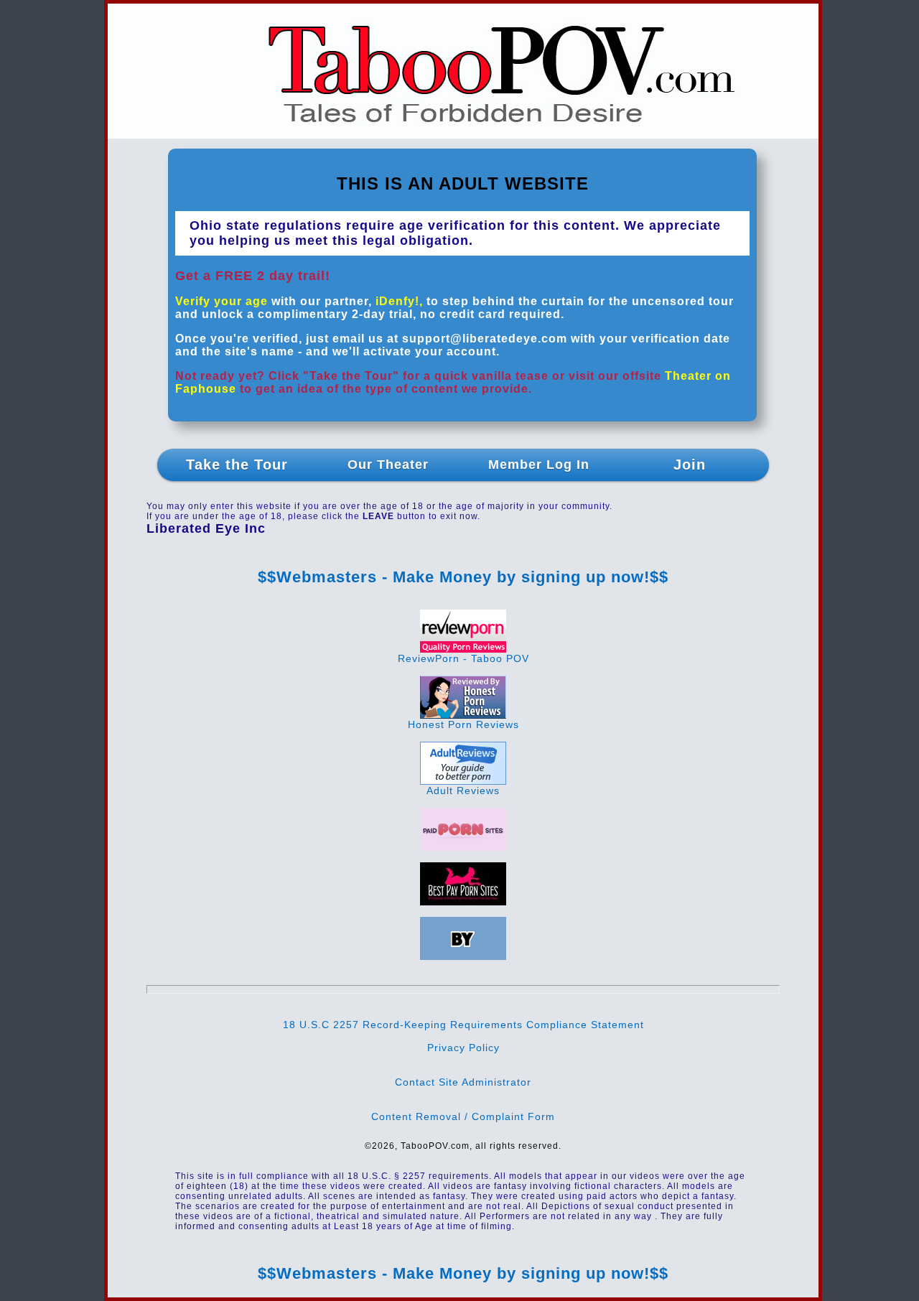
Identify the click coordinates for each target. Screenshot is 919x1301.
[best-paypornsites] (463, 902)
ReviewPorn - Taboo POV (463, 658)
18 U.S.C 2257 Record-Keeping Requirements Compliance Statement (463, 1024)
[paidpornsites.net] (463, 847)
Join (689, 464)
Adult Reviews (463, 790)
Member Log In (538, 464)
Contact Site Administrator (463, 1082)
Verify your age (221, 301)
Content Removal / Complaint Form (463, 1116)
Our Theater (388, 464)
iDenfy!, (399, 301)
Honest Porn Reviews (463, 724)
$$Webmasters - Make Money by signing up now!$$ (463, 577)
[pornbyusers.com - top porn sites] (463, 956)
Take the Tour (237, 464)
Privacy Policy (463, 1047)
